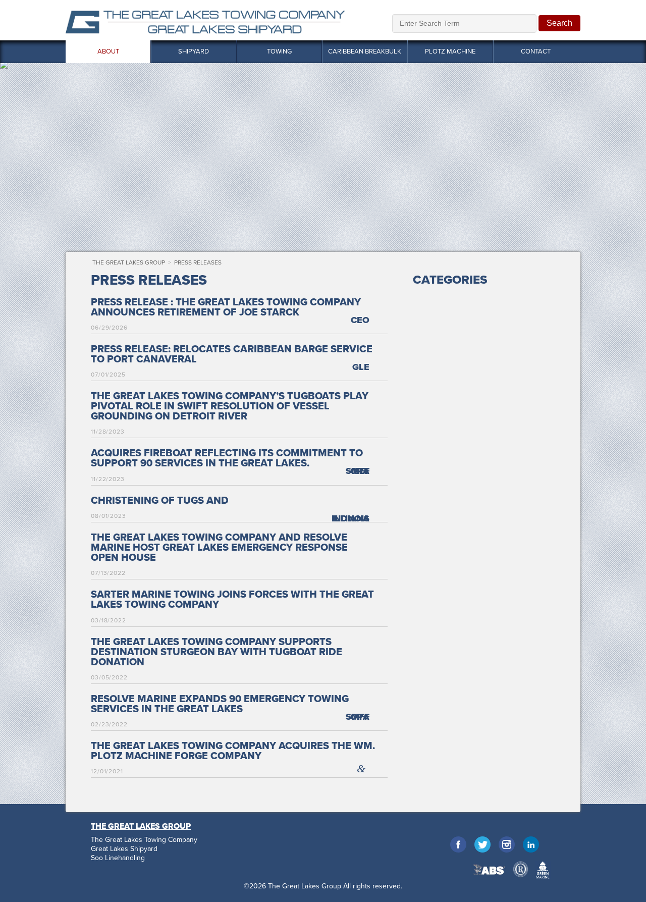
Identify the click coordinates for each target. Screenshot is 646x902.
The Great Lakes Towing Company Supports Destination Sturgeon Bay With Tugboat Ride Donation (216, 652)
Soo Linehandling (118, 858)
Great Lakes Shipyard (124, 849)
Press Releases (198, 262)
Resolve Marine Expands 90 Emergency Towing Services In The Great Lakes (220, 704)
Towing (279, 51)
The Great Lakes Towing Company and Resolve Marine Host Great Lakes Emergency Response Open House (219, 548)
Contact (536, 51)
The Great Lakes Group (205, 20)
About (108, 51)
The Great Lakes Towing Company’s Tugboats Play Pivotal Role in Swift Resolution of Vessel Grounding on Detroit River (229, 406)
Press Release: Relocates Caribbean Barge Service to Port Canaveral (231, 354)
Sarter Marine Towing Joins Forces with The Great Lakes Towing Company (232, 600)
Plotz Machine (450, 51)
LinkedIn (531, 844)
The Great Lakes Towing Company (144, 839)
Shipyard (193, 51)
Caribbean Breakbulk (364, 51)
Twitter (482, 844)
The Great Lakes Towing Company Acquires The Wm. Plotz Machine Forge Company (233, 751)
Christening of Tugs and (160, 501)
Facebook (458, 844)
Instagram (507, 844)
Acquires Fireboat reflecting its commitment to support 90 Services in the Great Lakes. (227, 458)
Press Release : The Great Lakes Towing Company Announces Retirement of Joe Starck (226, 307)
